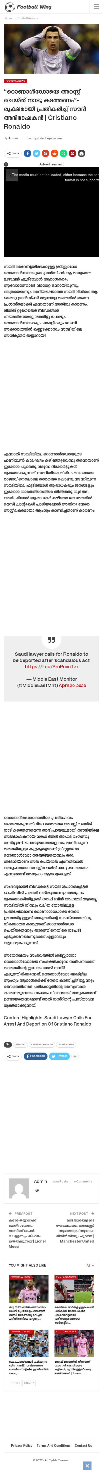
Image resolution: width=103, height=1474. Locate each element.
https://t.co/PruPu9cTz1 (51, 667)
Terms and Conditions (53, 1445)
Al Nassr (21, 1045)
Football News (15, 81)
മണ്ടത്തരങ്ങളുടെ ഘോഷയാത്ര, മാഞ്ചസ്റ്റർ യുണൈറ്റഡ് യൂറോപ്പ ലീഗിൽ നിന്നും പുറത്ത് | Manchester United (75, 1231)
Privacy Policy (21, 1445)
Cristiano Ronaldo (42, 1045)
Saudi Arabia (66, 1045)
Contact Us (83, 1445)
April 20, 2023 (72, 685)
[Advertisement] (51, 396)
